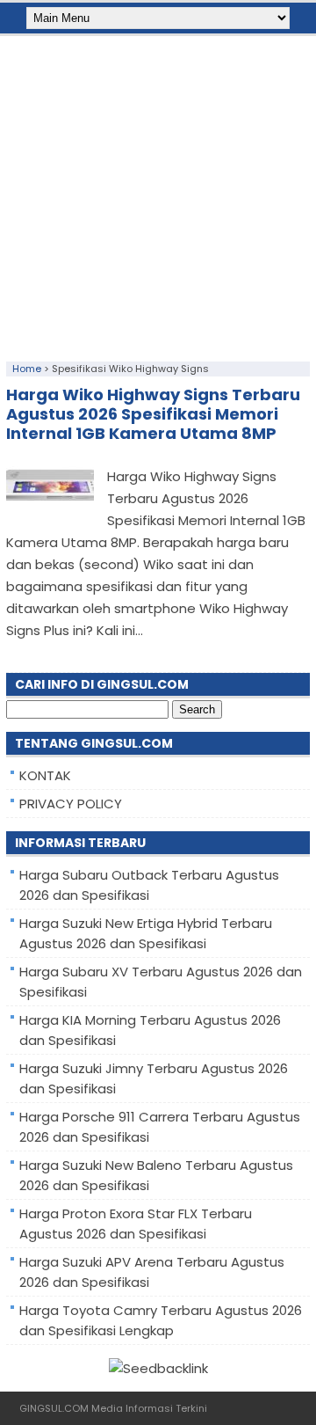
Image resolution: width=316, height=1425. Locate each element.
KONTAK (45, 775)
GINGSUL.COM (54, 1408)
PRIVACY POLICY (70, 803)
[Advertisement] (158, 194)
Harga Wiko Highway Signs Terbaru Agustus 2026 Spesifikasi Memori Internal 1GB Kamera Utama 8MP (153, 414)
